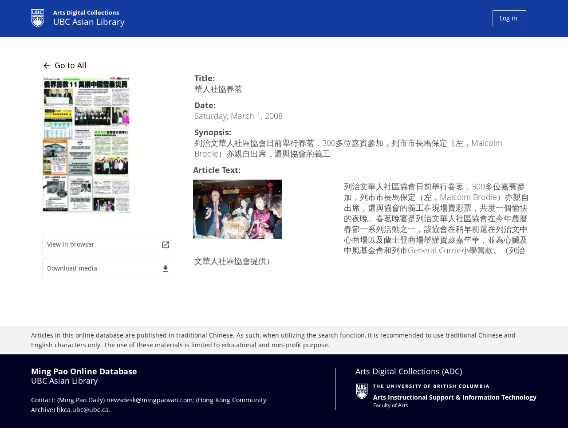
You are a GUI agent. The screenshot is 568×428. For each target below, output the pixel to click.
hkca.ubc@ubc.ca (83, 409)
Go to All (64, 65)
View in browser (108, 244)
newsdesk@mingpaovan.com (149, 400)
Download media (108, 268)
